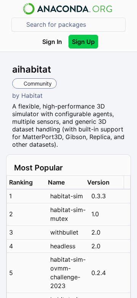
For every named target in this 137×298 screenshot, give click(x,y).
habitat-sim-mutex (68, 214)
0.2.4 (98, 273)
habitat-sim (66, 196)
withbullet (64, 232)
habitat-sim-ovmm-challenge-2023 (68, 273)
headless (62, 246)
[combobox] (73, 24)
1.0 (95, 214)
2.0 (95, 232)
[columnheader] (26, 182)
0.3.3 (98, 196)
